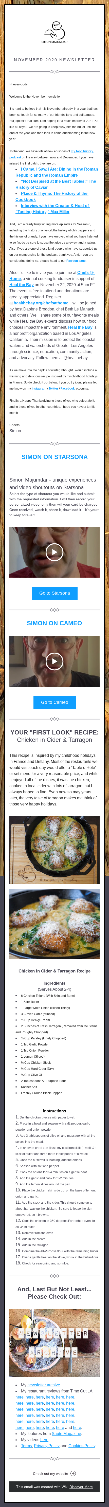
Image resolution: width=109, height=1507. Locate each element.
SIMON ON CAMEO (54, 623)
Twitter (53, 388)
